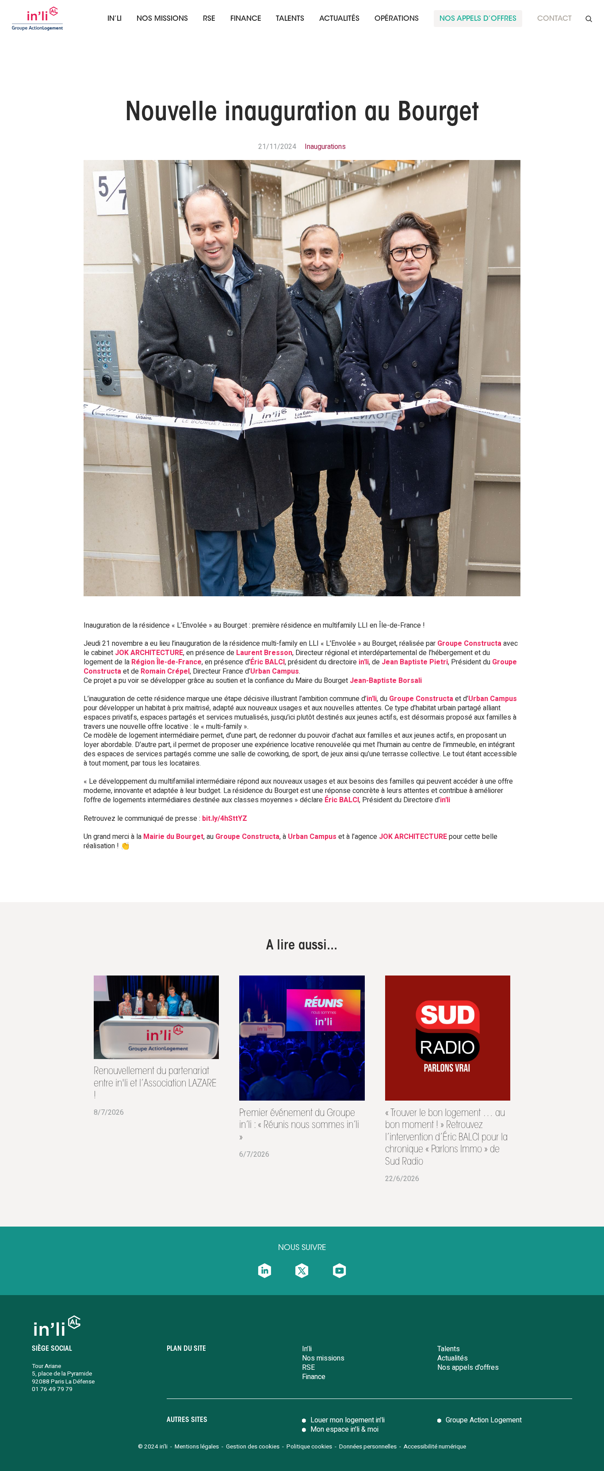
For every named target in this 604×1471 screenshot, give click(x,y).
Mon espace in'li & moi (344, 1429)
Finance (313, 1377)
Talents (448, 1349)
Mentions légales (197, 1446)
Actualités (339, 19)
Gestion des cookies (252, 1446)
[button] (114, 18)
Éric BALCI (267, 662)
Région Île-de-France (166, 662)
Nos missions (162, 19)
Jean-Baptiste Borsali (386, 680)
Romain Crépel (165, 671)
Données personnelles (368, 1446)
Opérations (397, 19)
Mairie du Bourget (173, 836)
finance (245, 19)
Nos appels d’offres (468, 1367)
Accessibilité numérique (435, 1446)
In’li (114, 19)
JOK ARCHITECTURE (149, 653)
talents (290, 19)
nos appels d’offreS (478, 19)
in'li (364, 662)
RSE (209, 19)
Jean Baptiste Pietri (415, 662)
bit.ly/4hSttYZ (224, 818)
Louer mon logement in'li (347, 1420)
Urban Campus (274, 671)
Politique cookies (309, 1446)
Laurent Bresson (264, 653)
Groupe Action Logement (484, 1420)
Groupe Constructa (469, 643)
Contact (554, 19)
